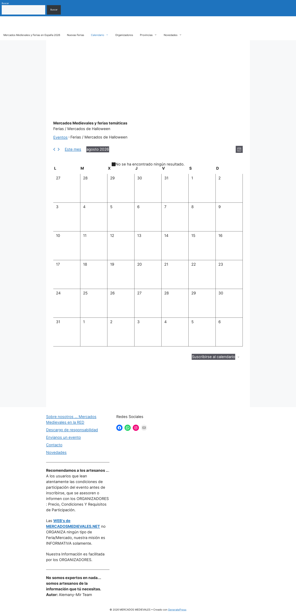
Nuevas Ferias (75, 35)
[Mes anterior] (54, 149)
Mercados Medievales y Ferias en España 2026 (31, 35)
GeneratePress (177, 609)
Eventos (60, 137)
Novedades (170, 35)
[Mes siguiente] (59, 149)
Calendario (97, 35)
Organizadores (124, 35)
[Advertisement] (148, 72)
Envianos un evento (63, 437)
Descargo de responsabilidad (72, 430)
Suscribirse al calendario (213, 356)
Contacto (54, 445)
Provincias (146, 35)
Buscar (5, 3)
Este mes (73, 149)
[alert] (148, 164)
